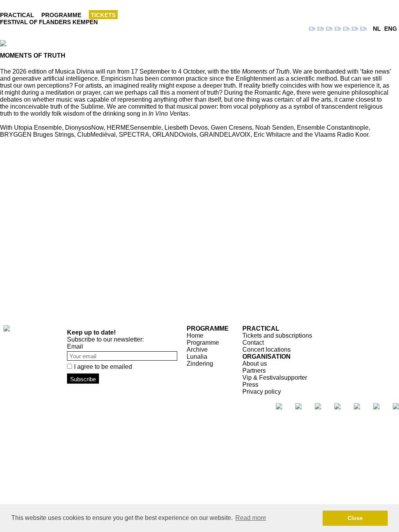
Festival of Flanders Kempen (49, 22)
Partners (254, 370)
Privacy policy (261, 391)
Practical (17, 15)
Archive (197, 349)
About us (254, 363)
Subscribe (83, 379)
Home (195, 335)
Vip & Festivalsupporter (274, 377)
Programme (61, 15)
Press (250, 384)
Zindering (200, 363)
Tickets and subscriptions (277, 335)
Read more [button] (250, 517)
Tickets (103, 15)
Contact (253, 342)
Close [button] (355, 518)
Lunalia (197, 356)
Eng (390, 28)
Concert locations (266, 349)
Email (75, 346)
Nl (377, 28)
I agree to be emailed (103, 366)
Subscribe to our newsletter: (105, 339)
